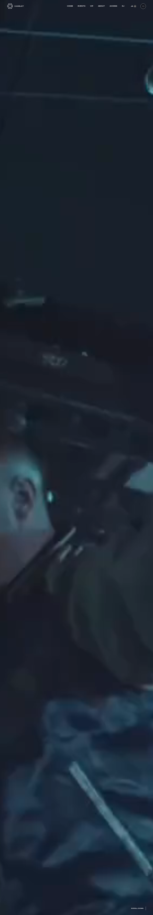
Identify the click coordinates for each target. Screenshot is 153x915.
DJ (123, 6)
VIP (91, 6)
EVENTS (81, 6)
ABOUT (101, 6)
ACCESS (113, 6)
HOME (70, 6)
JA (132, 6)
